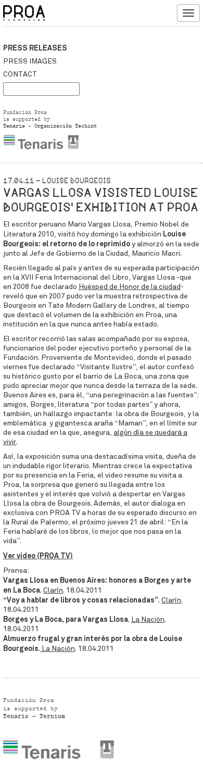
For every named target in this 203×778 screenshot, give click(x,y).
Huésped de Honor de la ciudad (130, 286)
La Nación (147, 619)
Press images (30, 61)
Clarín (53, 590)
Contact (20, 74)
